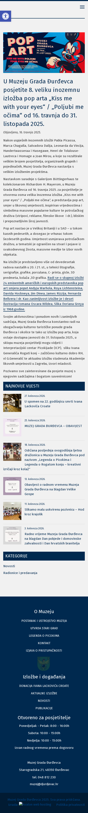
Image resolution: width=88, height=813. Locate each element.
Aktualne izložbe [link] (44, 693)
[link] (5, 16)
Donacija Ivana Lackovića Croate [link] (44, 686)
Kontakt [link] (44, 643)
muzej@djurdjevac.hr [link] (44, 784)
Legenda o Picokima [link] (44, 636)
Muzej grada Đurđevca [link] (17, 7)
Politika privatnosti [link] (70, 805)
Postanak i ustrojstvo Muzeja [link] (44, 621)
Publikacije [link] (44, 708)
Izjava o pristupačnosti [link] (44, 650)
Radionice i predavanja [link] (20, 573)
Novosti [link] (9, 566)
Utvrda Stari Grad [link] (44, 628)
